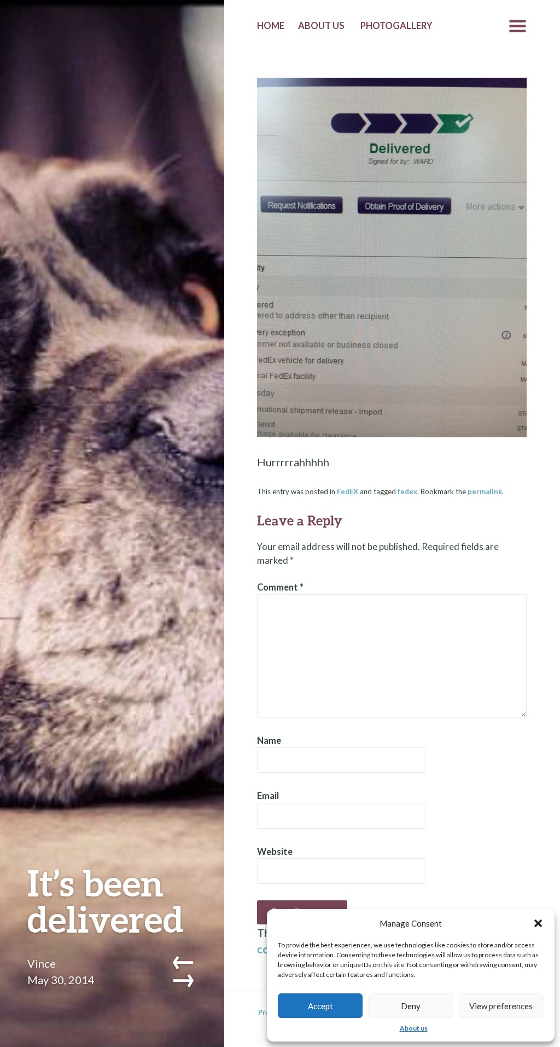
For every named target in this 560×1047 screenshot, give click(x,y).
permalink (485, 491)
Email (268, 795)
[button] (538, 923)
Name (269, 740)
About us (414, 1028)
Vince (41, 963)
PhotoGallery (396, 25)
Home (270, 25)
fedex (407, 491)
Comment (280, 587)
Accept (320, 1006)
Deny (411, 1006)
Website (275, 851)
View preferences (501, 1006)
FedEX (347, 491)
